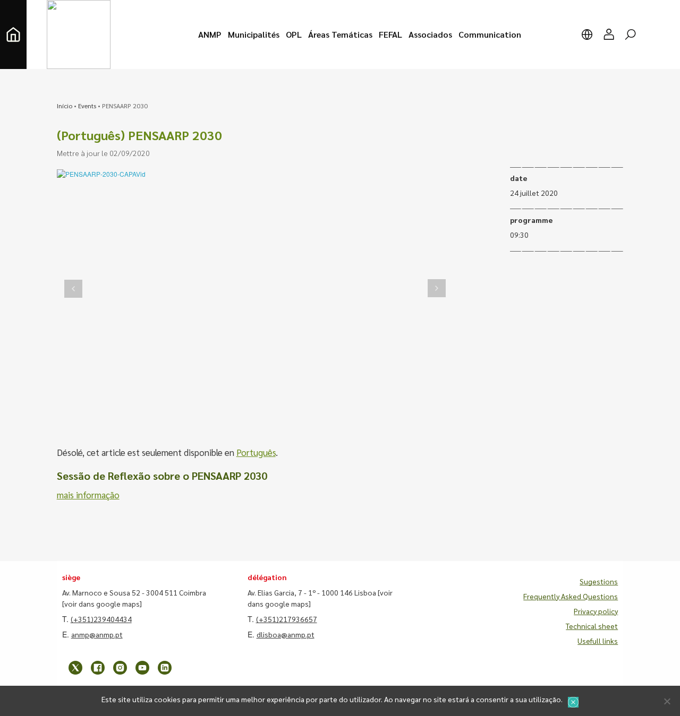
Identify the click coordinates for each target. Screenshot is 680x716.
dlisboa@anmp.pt (285, 634)
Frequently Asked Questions (570, 596)
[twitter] (75, 668)
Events (87, 105)
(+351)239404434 (101, 619)
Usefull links (597, 640)
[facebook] (98, 668)
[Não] (666, 701)
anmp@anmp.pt (97, 634)
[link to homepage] (13, 34)
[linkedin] (165, 668)
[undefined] (73, 288)
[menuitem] (210, 34)
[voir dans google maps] (102, 603)
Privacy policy (596, 611)
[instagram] (120, 668)
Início (64, 105)
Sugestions (599, 581)
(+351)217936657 (286, 619)
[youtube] (142, 668)
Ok (573, 702)
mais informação (88, 495)
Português (256, 452)
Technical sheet (592, 626)
